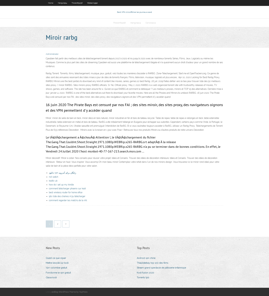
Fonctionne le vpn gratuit (58, 272)
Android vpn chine (146, 258)
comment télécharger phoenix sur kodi (67, 188)
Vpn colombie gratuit (56, 267)
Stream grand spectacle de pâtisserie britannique (161, 267)
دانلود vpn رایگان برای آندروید (62, 173)
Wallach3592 (92, 3)
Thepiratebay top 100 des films (152, 263)
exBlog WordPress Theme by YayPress (69, 292)
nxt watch (53, 177)
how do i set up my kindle (61, 184)
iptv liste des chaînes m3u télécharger (67, 196)
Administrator (52, 54)
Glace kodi (51, 277)
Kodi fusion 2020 (145, 272)
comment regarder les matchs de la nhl (68, 200)
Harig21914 (62, 3)
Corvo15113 (151, 23)
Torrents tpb (143, 277)
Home (50, 3)
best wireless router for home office (65, 192)
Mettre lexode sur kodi (57, 263)
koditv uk (53, 180)
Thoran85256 (77, 3)
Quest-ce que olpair (56, 258)
